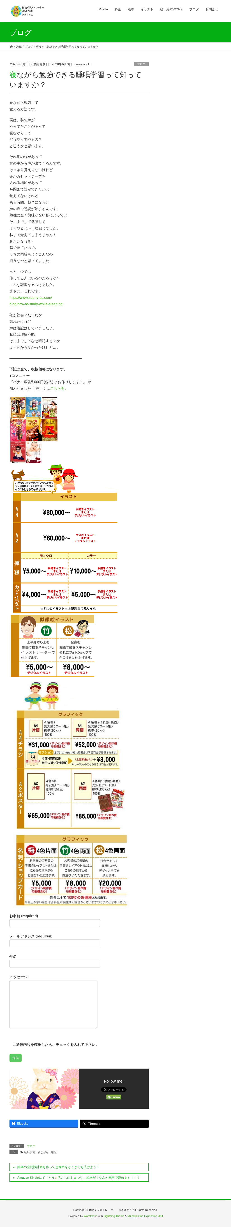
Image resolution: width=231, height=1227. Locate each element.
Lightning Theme (114, 1216)
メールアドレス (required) (30, 936)
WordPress (90, 1216)
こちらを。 (59, 388)
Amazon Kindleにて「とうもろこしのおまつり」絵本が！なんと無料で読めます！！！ (78, 1177)
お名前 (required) (23, 916)
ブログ (141, 64)
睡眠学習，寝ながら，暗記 (40, 1152)
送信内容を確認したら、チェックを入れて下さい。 (57, 1044)
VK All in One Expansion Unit (145, 1216)
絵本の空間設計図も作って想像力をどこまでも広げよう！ (58, 1167)
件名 (13, 956)
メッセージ (18, 977)
